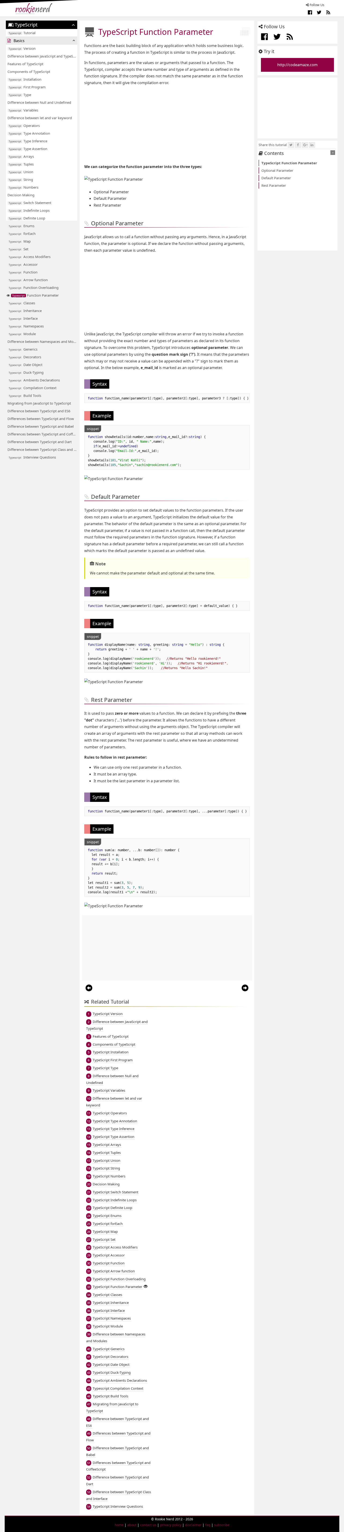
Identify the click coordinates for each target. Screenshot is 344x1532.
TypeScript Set (104, 1239)
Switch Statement (30, 202)
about (131, 1525)
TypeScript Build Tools (110, 1396)
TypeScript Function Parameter (117, 1286)
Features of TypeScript (25, 63)
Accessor (23, 264)
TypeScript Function (108, 1263)
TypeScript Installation (110, 1052)
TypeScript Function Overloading (119, 1279)
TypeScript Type (105, 1068)
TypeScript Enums (107, 1215)
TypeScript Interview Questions (118, 1506)
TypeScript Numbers (109, 1176)
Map (20, 241)
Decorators (25, 357)
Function (23, 272)
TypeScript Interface (109, 1310)
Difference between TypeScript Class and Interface (42, 449)
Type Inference (28, 141)
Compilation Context (32, 387)
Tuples (21, 164)
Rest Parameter (273, 185)
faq (207, 1525)
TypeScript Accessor (109, 1255)
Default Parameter (276, 178)
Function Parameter (35, 295)
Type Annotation (29, 133)
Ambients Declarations (34, 380)
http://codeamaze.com (297, 64)
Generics (23, 349)
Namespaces (26, 326)
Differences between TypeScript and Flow (40, 418)
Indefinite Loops (29, 210)
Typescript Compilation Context (118, 1388)
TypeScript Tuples (107, 1152)
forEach (22, 233)
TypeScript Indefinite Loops (115, 1200)
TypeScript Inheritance (111, 1302)
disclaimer (193, 1525)
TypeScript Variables (109, 1090)
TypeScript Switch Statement (115, 1192)
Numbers (23, 187)
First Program (27, 87)
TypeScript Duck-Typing (112, 1372)
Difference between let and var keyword (39, 117)
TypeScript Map (105, 1231)
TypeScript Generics (108, 1348)
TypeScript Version (108, 1013)
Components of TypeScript (28, 71)
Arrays (21, 156)
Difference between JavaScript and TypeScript (42, 56)
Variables (23, 110)
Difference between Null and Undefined (39, 102)
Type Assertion (28, 148)
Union (21, 171)
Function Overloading (34, 287)
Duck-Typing (26, 372)
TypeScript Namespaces (112, 1318)
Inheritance (25, 310)
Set (18, 249)
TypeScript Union (106, 1160)
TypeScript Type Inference (113, 1128)
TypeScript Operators (110, 1113)
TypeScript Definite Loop (112, 1207)
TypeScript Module (108, 1326)
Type (20, 94)
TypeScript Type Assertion (113, 1136)
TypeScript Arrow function (114, 1271)
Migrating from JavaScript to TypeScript (39, 403)
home (119, 1525)
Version (22, 48)
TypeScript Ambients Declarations (120, 1380)
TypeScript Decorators (110, 1356)
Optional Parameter (277, 170)
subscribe (222, 1525)
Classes (22, 303)
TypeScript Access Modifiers (115, 1247)
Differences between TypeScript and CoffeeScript (42, 434)
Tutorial (22, 32)
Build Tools (25, 395)
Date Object (25, 364)
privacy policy (170, 1525)
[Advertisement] (167, 125)
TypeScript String (106, 1168)
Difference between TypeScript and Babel (40, 426)
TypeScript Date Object (111, 1364)
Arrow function (28, 279)
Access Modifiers (30, 256)
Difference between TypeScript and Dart (39, 441)
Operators (24, 125)
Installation (25, 79)
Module (22, 333)
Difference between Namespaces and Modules (42, 341)
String (21, 179)
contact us (148, 1525)
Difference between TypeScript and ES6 (38, 411)
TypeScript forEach (108, 1223)
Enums (21, 225)
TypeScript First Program (113, 1060)
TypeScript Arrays (107, 1144)
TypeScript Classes (107, 1294)
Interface (23, 318)
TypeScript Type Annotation (115, 1121)
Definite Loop (27, 218)
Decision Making (20, 195)
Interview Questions (32, 457)
